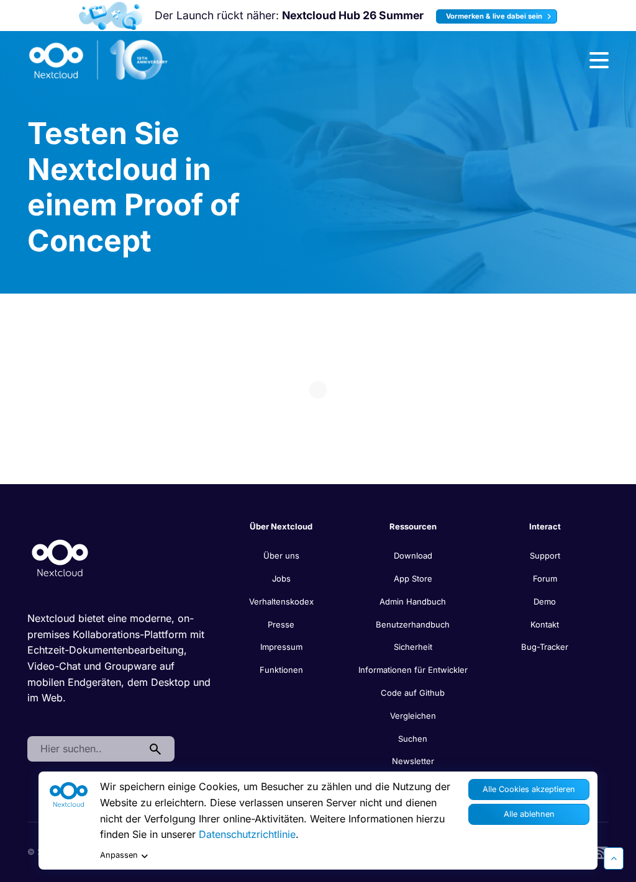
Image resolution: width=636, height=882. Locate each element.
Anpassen (119, 855)
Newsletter (413, 761)
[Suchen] (155, 749)
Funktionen (281, 670)
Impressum (281, 647)
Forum (545, 578)
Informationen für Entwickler (413, 670)
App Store (413, 578)
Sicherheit (413, 647)
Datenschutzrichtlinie (247, 834)
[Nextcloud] (98, 60)
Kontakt (544, 624)
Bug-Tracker (544, 647)
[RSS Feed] (602, 851)
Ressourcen (413, 526)
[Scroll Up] (614, 858)
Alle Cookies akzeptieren (529, 789)
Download (413, 555)
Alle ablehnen (529, 814)
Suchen (412, 739)
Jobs (281, 578)
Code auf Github (413, 693)
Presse (281, 624)
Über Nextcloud (281, 526)
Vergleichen (413, 716)
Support (545, 555)
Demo (545, 601)
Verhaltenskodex (281, 601)
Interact (545, 526)
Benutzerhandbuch (413, 624)
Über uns (281, 555)
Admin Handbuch (412, 601)
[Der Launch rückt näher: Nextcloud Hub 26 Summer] (110, 16)
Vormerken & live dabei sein (495, 16)
